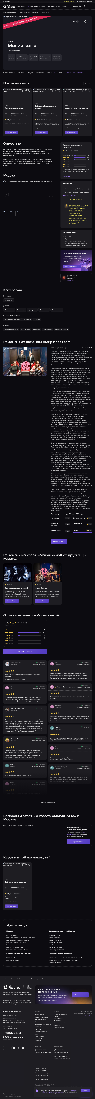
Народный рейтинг (54, 6)
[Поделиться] (84, 21)
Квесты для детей (40, 1070)
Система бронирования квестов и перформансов (61, 1053)
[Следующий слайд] (90, 83)
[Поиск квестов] (80, 6)
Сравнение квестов (41, 1031)
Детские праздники (41, 1050)
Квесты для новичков (41, 1079)
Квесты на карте (40, 1022)
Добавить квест (58, 1050)
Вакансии (38, 1040)
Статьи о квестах (59, 1028)
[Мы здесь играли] (73, 21)
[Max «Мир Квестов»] (23, 1048)
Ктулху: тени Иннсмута (76, 108)
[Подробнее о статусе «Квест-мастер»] (66, 688)
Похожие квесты (9, 73)
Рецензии (51, 73)
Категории (40, 73)
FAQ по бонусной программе (59, 1019)
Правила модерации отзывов (12, 1094)
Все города (38, 1027)
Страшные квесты (40, 1068)
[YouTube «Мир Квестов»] (14, 1048)
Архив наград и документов (39, 1037)
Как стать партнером (60, 1056)
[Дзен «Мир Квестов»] (18, 1048)
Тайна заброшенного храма (45, 107)
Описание (21, 73)
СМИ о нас (57, 1025)
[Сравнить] (77, 21)
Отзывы (60, 73)
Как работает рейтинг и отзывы (61, 1015)
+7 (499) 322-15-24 (12, 1033)
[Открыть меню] (90, 6)
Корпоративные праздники (43, 1052)
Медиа (30, 73)
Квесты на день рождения (43, 1073)
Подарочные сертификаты (38, 6)
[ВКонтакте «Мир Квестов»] (5, 1048)
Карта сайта (38, 1029)
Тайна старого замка (15, 882)
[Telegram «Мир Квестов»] (10, 1048)
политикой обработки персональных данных (58, 1091)
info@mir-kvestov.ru (13, 1037)
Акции (36, 1034)
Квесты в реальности (41, 1017)
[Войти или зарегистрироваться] (84, 6)
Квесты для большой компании (41, 1076)
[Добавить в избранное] (81, 21)
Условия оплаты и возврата (12, 1096)
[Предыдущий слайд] (7, 195)
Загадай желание (14, 108)
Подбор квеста (21, 6)
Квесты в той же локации (75, 73)
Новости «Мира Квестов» (61, 1023)
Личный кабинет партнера (62, 1059)
